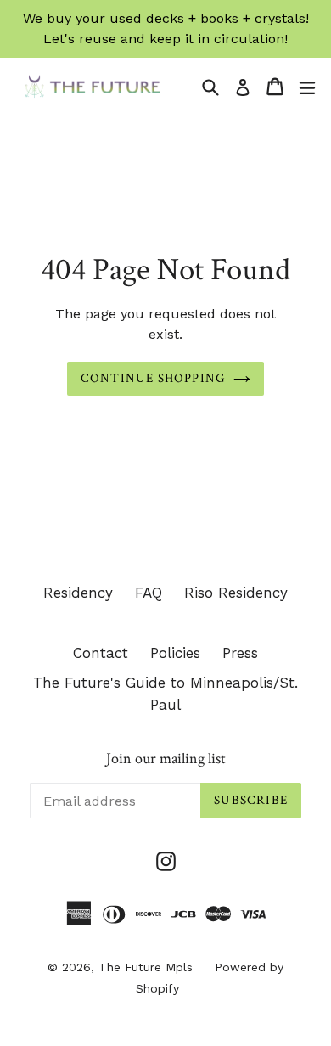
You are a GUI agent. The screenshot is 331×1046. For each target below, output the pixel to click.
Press (240, 652)
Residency (78, 592)
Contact (100, 652)
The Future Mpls (145, 967)
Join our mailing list (166, 759)
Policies (175, 652)
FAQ (148, 592)
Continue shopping (153, 378)
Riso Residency (236, 592)
